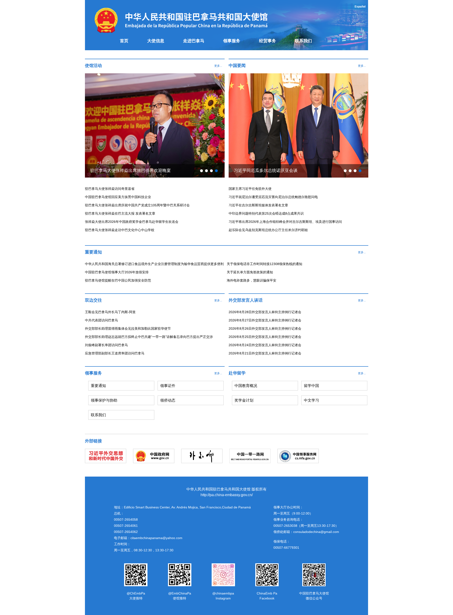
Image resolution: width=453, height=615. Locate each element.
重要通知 (98, 386)
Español (360, 6)
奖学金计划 (244, 400)
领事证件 (167, 386)
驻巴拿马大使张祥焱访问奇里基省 (122, 170)
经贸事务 (267, 40)
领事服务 (231, 40)
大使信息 (155, 40)
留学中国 (311, 386)
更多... (218, 65)
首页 (124, 40)
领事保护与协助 (104, 400)
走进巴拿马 (193, 40)
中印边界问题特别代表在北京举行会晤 (270, 170)
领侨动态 (167, 400)
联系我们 (303, 40)
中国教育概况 (246, 386)
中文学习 (311, 400)
